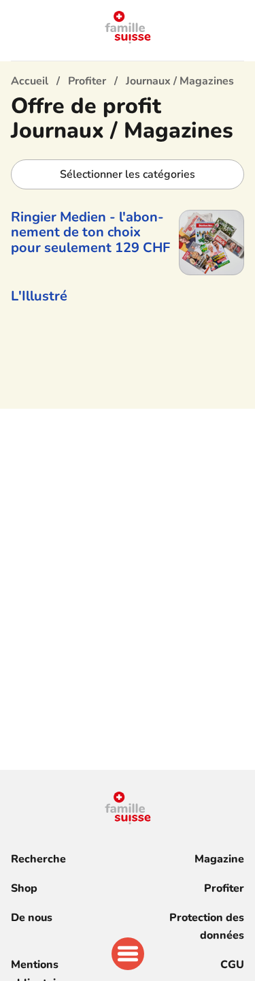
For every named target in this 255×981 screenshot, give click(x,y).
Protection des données (206, 927)
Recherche (38, 859)
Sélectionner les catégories (127, 174)
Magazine (219, 859)
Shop (24, 888)
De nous (31, 917)
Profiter (224, 888)
